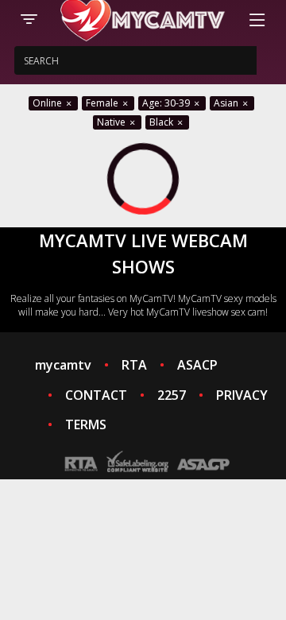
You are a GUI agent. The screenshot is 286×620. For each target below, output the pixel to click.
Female (103, 103)
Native (112, 122)
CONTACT (96, 395)
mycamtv (63, 365)
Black (162, 122)
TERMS (85, 424)
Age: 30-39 (167, 103)
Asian (227, 103)
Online (48, 103)
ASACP (197, 365)
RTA (134, 365)
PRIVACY (242, 395)
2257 (171, 395)
